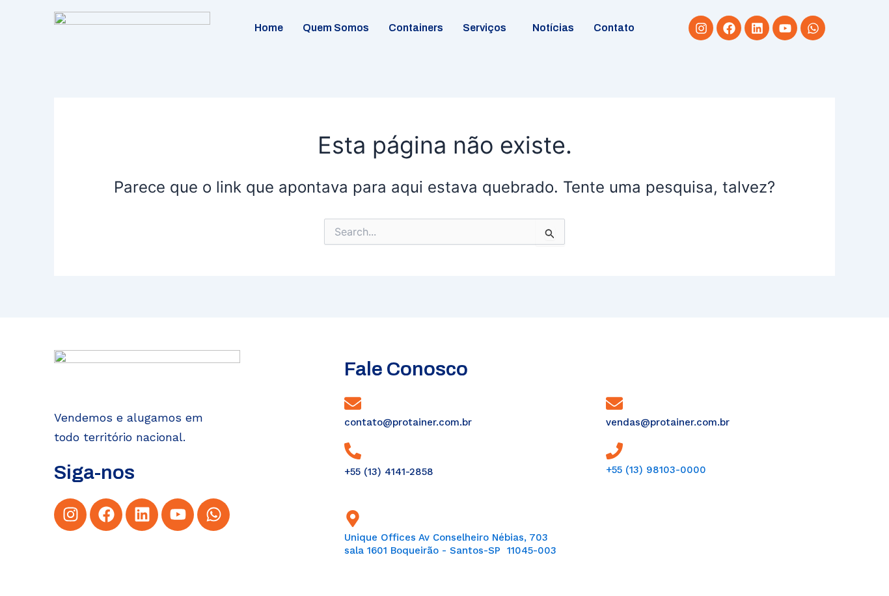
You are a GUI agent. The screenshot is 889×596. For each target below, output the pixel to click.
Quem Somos (336, 27)
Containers (416, 27)
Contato (614, 27)
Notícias (553, 27)
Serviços (484, 27)
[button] (488, 28)
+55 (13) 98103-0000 (656, 470)
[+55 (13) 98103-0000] (614, 450)
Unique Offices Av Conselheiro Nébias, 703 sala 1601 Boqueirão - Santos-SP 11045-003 (450, 544)
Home (268, 27)
